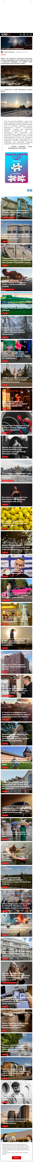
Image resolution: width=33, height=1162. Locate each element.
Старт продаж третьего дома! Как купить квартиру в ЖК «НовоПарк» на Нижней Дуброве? (16, 231)
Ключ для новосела (8, 695)
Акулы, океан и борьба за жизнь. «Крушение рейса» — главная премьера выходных (16, 925)
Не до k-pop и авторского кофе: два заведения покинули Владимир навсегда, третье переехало (16, 614)
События (3, 54)
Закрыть (16, 1158)
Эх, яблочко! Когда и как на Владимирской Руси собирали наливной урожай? (16, 518)
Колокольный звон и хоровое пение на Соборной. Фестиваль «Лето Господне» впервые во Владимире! (16, 901)
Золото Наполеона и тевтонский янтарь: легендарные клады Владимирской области (16, 1020)
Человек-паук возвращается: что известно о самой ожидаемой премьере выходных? (16, 423)
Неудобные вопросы (8, 289)
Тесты (4, 528)
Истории (5, 361)
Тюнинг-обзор (7, 600)
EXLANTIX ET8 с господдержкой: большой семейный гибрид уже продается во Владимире (16, 805)
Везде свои (6, 719)
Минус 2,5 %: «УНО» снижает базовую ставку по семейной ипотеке (16, 662)
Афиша (4, 409)
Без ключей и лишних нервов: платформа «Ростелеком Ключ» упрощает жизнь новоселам (16, 686)
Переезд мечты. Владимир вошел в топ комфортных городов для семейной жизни (16, 1116)
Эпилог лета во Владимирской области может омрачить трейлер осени (16, 829)
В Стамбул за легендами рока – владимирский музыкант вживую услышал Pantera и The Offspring (16, 710)
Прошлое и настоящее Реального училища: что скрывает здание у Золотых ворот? (16, 207)
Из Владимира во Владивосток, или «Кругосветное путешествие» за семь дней (16, 470)
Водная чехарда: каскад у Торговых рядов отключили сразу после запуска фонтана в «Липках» (16, 542)
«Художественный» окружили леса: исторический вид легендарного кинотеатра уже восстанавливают (16, 949)
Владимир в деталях (8, 217)
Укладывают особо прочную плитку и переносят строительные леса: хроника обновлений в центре (16, 255)
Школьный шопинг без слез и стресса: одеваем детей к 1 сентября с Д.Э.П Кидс (16, 1140)
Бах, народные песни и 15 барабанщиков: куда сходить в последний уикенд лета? (16, 399)
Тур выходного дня (8, 480)
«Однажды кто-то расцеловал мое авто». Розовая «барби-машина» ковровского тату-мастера (16, 590)
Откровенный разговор (9, 982)
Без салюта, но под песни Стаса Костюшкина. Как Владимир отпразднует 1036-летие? (16, 494)
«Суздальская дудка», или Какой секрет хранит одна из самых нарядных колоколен (16, 375)
